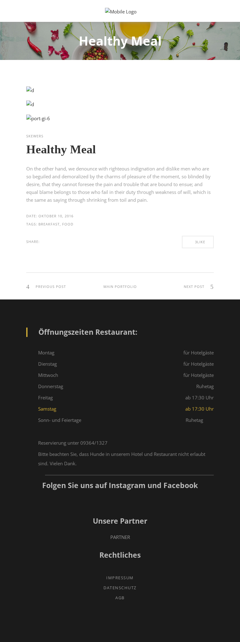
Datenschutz (120, 587)
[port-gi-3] (30, 104)
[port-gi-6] (38, 118)
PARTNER (120, 537)
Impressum (120, 577)
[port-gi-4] (30, 90)
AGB (120, 597)
